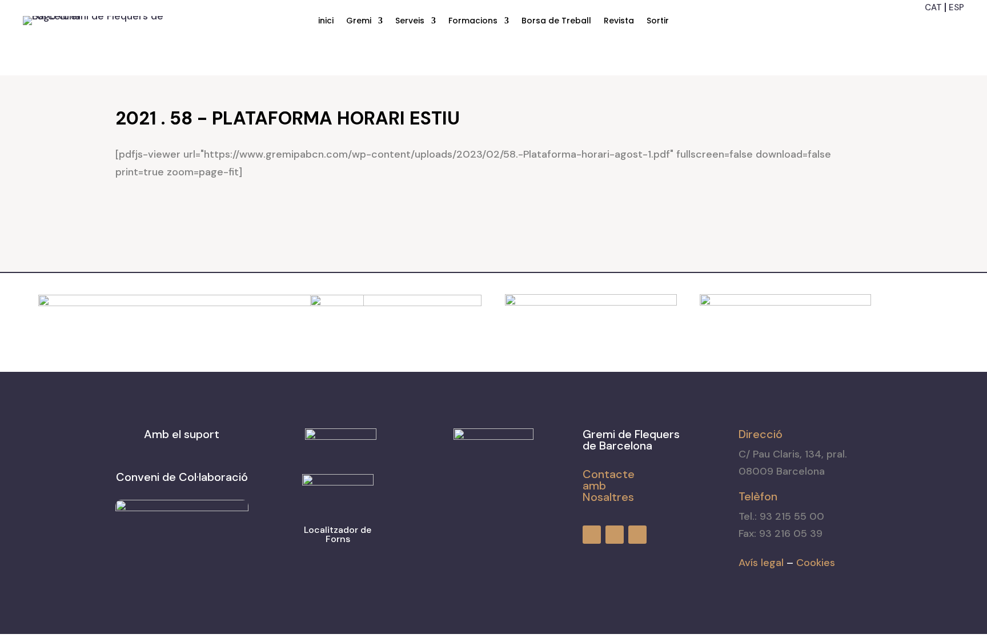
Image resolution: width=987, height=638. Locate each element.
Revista (619, 21)
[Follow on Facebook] (915, 26)
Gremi (358, 21)
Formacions (472, 21)
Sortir (658, 21)
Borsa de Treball (556, 21)
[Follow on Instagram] (936, 26)
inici (326, 21)
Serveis (409, 21)
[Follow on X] (956, 26)
